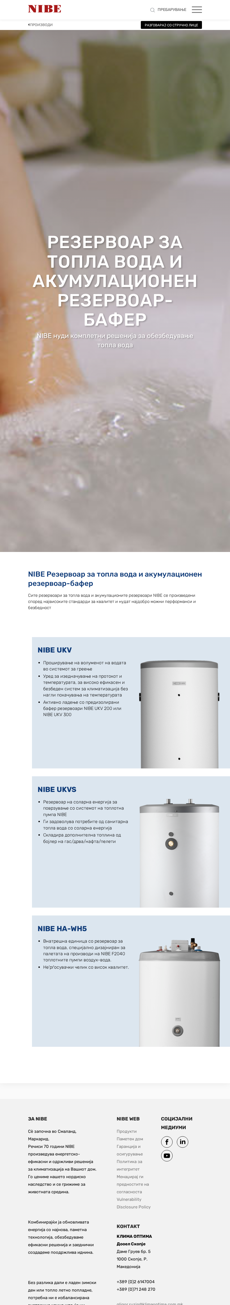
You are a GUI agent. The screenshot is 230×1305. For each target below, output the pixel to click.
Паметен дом (130, 1138)
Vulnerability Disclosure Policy (137, 1203)
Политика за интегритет (130, 1165)
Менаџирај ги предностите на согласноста (133, 1184)
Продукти (127, 1131)
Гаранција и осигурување (130, 1150)
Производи (41, 25)
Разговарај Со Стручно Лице (171, 25)
